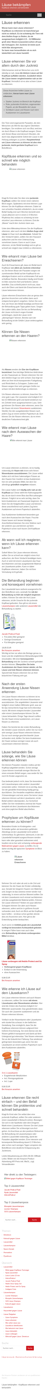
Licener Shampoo (11, 1209)
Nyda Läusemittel (11, 1192)
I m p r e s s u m (8, 1357)
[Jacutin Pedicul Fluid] (9, 631)
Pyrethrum (8, 1256)
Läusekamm (8, 1307)
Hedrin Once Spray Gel (13, 1284)
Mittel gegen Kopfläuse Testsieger (17, 1270)
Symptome (30, 849)
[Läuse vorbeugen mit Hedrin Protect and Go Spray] (11, 958)
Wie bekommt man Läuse (14, 1328)
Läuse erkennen (10, 1320)
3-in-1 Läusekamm (10, 1073)
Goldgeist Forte (10, 1289)
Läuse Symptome (11, 1317)
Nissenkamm (25, 408)
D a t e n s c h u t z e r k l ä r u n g (29, 1357)
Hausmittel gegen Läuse (13, 1311)
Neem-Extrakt (9, 1249)
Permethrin (8, 1252)
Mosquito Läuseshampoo (14, 1206)
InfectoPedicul (9, 1195)
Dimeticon (7, 1235)
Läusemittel (33, 606)
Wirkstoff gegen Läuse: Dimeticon (17, 1336)
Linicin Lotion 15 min (12, 1275)
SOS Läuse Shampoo (13, 1301)
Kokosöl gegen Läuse (12, 1238)
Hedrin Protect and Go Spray (15, 1286)
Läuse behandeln (11, 1331)
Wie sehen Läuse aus (12, 1323)
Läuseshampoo (8, 606)
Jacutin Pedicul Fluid (11, 634)
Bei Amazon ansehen (11, 650)
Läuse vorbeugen (11, 1334)
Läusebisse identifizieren (14, 1325)
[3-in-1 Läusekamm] (11, 1070)
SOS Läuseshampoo (12, 1212)
